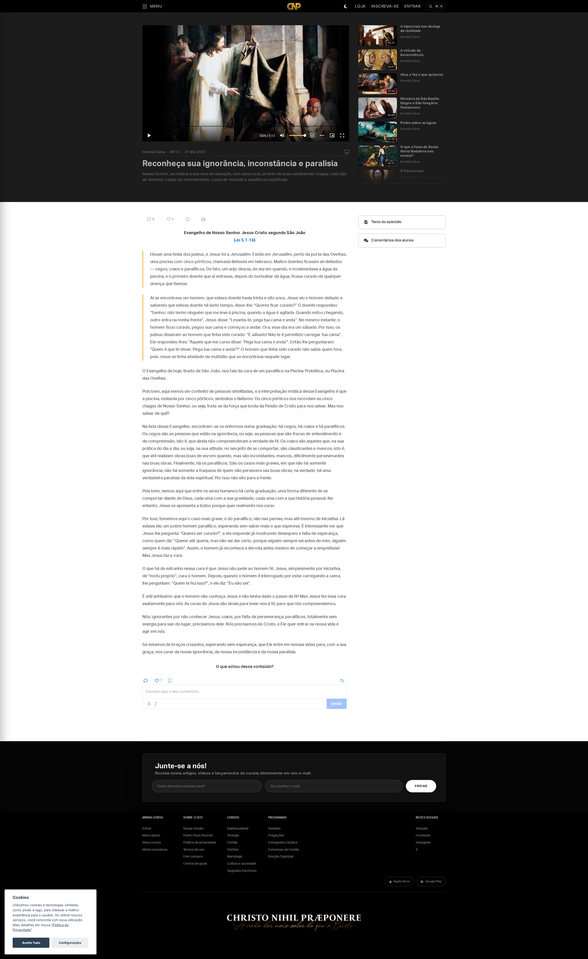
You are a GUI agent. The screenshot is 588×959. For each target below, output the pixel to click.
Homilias (274, 828)
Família (232, 842)
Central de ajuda (195, 863)
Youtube (422, 828)
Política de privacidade (199, 842)
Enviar (421, 786)
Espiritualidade (238, 828)
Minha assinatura (154, 849)
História (232, 849)
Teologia (233, 835)
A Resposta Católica (282, 842)
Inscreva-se (385, 6)
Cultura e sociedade (241, 863)
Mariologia (234, 856)
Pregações (276, 835)
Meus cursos (151, 842)
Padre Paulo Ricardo (198, 835)
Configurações (70, 943)
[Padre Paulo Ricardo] (294, 6)
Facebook (423, 835)
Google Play (433, 881)
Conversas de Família (283, 849)
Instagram (423, 842)
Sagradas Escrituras (242, 870)
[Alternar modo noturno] (346, 6)
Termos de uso (193, 849)
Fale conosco (193, 856)
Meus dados (151, 835)
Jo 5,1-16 (244, 240)
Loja (360, 6)
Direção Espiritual (281, 856)
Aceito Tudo (31, 943)
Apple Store (401, 881)
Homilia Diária (153, 152)
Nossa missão (193, 828)
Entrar (412, 6)
